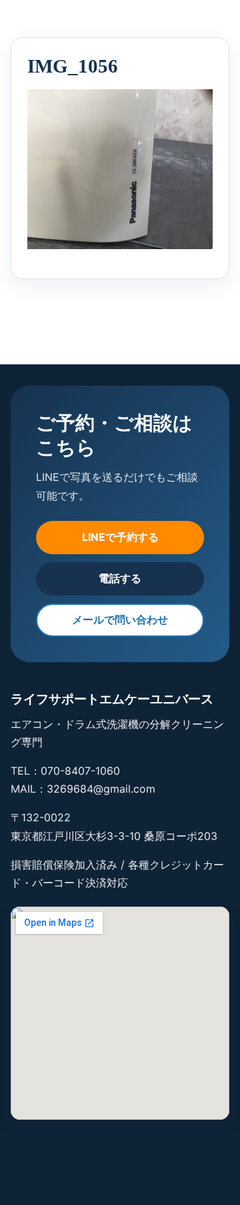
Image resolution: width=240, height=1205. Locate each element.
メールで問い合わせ (120, 619)
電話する (120, 578)
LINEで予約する (120, 537)
